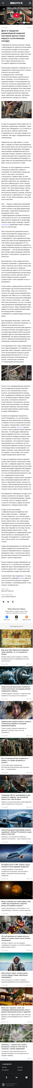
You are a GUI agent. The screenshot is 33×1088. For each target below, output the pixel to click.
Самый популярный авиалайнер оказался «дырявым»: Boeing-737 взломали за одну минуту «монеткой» (16, 832)
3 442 (30, 807)
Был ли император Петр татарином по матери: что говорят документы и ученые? (14, 760)
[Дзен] (26, 1077)
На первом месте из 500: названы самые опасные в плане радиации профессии (15, 866)
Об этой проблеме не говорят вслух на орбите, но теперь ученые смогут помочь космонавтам (16, 938)
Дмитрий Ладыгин (7, 591)
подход (21, 578)
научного (19, 427)
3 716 (30, 735)
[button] (3, 602)
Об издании (5, 1070)
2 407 (30, 950)
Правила (20, 1070)
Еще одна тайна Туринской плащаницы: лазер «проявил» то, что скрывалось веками (15, 652)
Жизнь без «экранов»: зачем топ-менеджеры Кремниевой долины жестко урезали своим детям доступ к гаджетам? (16, 1010)
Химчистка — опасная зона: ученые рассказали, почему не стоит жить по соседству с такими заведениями (14, 1046)
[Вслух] (16, 3)
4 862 (30, 699)
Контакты (20, 1067)
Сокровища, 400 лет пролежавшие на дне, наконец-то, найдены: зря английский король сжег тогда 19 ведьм (16, 797)
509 (31, 1058)
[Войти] (30, 3)
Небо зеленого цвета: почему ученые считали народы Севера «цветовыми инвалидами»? (14, 975)
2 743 (30, 913)
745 (31, 1022)
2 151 (30, 985)
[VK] (16, 1077)
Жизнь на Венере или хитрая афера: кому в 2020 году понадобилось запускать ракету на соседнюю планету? (16, 903)
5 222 (30, 664)
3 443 (30, 772)
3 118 (30, 878)
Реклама (4, 1067)
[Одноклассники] (6, 1077)
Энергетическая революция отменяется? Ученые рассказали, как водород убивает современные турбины (16, 689)
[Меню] (3, 3)
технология (5, 224)
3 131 (30, 842)
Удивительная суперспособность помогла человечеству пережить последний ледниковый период (16, 723)
